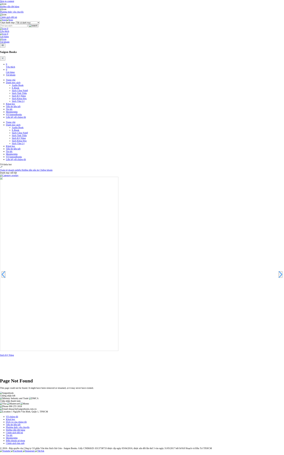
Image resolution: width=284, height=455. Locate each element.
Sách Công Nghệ (20, 90)
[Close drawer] (2, 58)
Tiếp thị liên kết (13, 106)
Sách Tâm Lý (18, 101)
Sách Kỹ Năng (19, 96)
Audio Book (18, 85)
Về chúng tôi (12, 416)
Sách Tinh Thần (19, 93)
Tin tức (9, 109)
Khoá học (10, 104)
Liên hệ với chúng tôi (16, 117)
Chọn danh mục (7, 22)
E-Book (15, 88)
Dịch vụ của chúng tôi (16, 422)
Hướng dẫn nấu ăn (31, 170)
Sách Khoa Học (19, 98)
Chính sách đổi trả (8, 17)
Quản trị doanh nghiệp (11, 170)
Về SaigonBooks (14, 114)
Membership (12, 112)
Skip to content (7, 1)
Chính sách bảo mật (15, 443)
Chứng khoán (46, 170)
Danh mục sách (13, 82)
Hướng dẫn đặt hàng (9, 6)
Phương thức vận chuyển (12, 12)
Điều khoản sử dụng (15, 440)
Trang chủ (10, 80)
